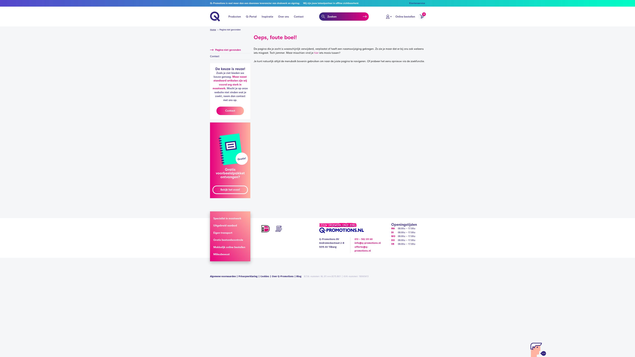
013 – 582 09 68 (364, 239)
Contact (299, 16)
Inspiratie (267, 16)
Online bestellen (405, 16)
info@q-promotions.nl (368, 242)
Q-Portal (251, 16)
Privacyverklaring (248, 276)
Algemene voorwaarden (223, 276)
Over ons (283, 16)
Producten (234, 16)
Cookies (264, 276)
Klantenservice (417, 3)
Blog (298, 276)
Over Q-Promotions (283, 276)
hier (316, 52)
